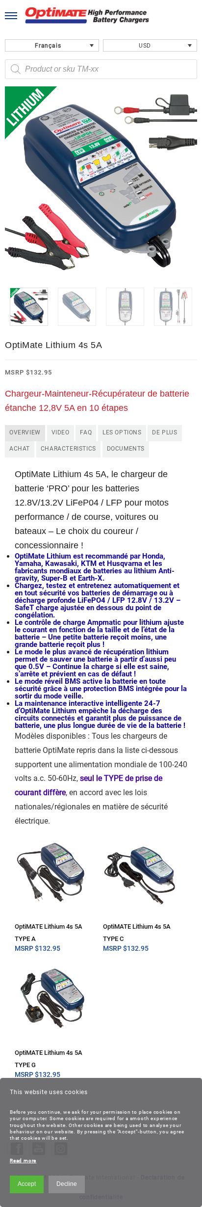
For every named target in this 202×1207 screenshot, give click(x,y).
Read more (23, 1160)
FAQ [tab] (86, 432)
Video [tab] (60, 432)
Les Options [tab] (122, 432)
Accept (27, 1183)
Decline (66, 1183)
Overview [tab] (25, 432)
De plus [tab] (164, 432)
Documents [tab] (126, 448)
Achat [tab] (19, 448)
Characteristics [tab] (68, 448)
